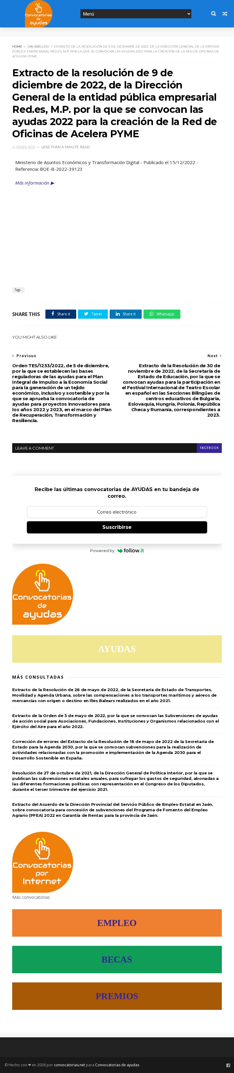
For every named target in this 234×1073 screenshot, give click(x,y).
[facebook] (228, 1065)
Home (17, 46)
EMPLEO (116, 923)
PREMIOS (117, 996)
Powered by (102, 550)
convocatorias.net (69, 1065)
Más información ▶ (34, 183)
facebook (209, 448)
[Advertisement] (116, 232)
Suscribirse (117, 527)
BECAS (116, 959)
